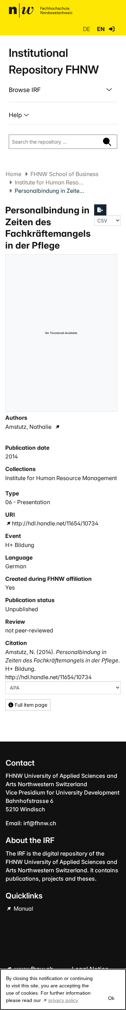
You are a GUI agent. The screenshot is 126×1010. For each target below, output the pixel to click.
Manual (22, 908)
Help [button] (16, 115)
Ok (111, 998)
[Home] (40, 10)
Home (13, 173)
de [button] (87, 28)
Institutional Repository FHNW (54, 61)
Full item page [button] (30, 705)
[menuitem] (63, 90)
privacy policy (63, 1000)
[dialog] (63, 989)
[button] (111, 29)
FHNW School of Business (64, 173)
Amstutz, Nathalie (28, 426)
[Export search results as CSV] (100, 209)
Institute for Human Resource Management (50, 182)
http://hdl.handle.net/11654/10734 (55, 523)
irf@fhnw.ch (39, 823)
